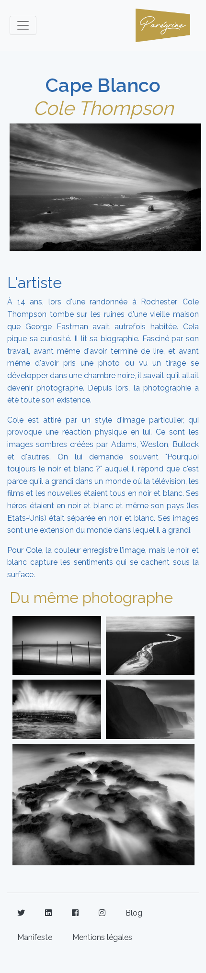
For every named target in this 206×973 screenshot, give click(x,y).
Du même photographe (91, 597)
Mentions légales (102, 937)
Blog (134, 912)
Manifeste (34, 937)
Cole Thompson (103, 108)
